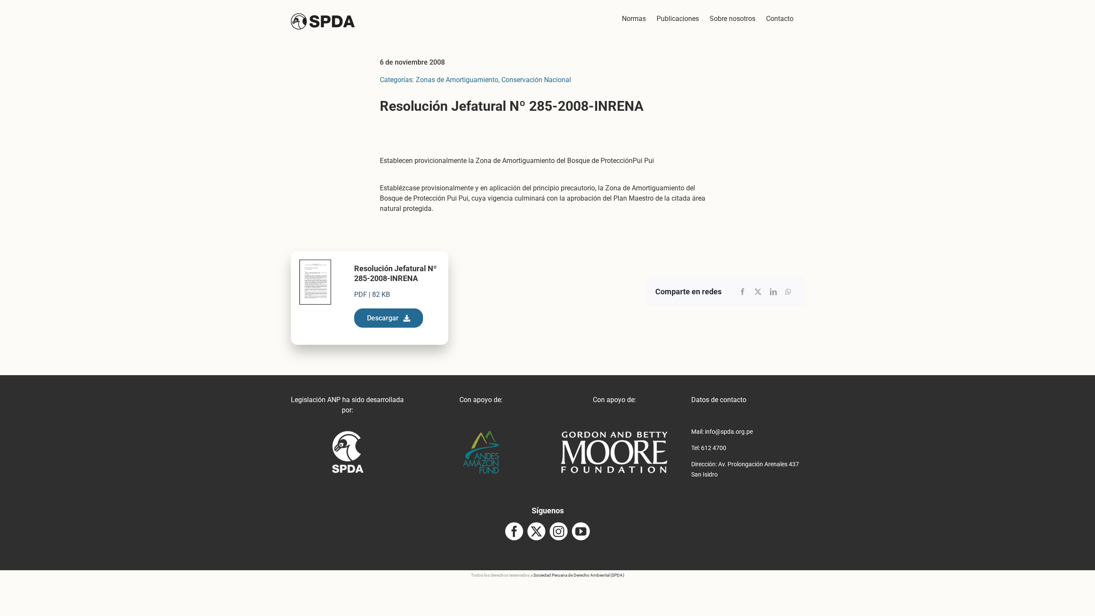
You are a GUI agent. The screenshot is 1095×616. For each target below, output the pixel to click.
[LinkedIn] (773, 291)
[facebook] (514, 531)
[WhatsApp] (788, 291)
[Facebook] (742, 291)
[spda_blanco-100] (347, 434)
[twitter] (536, 531)
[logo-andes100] (481, 434)
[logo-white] (614, 434)
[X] (758, 291)
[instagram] (559, 531)
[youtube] (581, 531)
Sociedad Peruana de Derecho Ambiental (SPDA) (578, 575)
